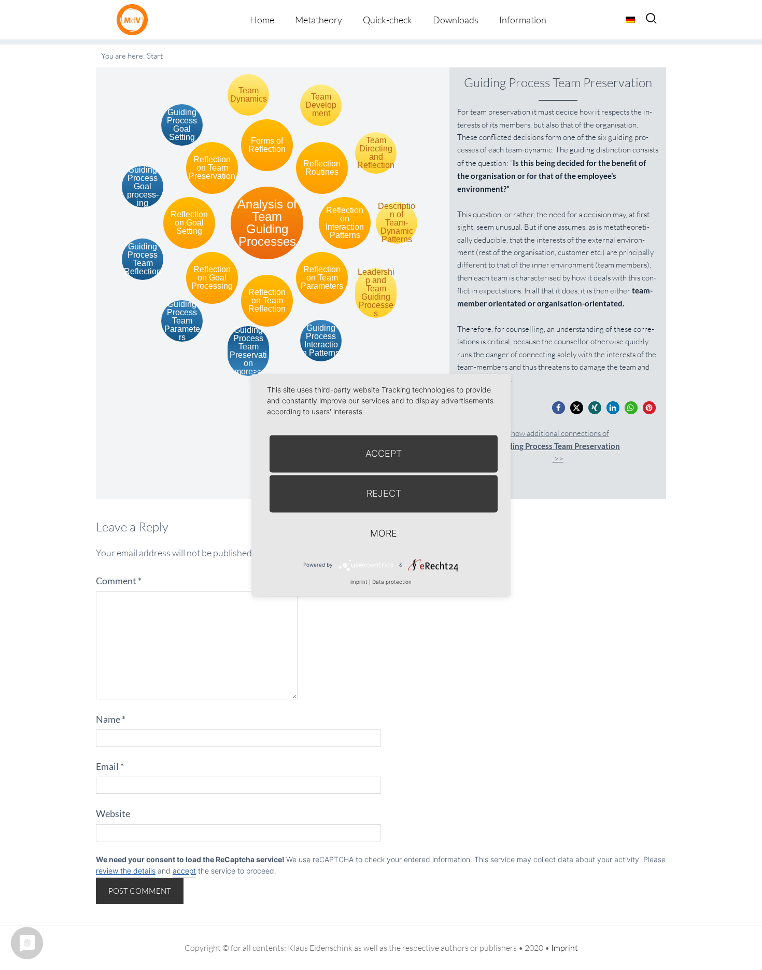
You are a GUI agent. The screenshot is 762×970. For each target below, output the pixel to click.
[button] (558, 407)
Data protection (392, 582)
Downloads (455, 19)
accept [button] (184, 870)
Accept (383, 453)
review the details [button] (126, 870)
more (383, 533)
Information (522, 19)
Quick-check (387, 19)
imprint (359, 582)
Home (262, 19)
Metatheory (318, 19)
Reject (383, 493)
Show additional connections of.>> (558, 446)
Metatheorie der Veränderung (135, 19)
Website (113, 813)
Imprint (564, 948)
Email (110, 766)
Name (110, 719)
